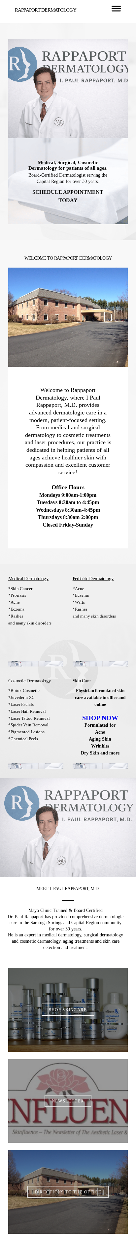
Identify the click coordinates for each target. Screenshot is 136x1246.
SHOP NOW (100, 717)
